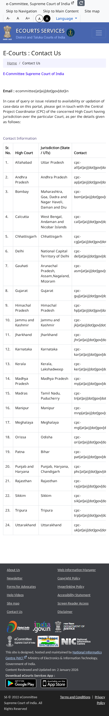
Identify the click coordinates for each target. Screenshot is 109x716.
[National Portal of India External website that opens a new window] (42, 628)
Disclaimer (65, 612)
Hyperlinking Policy (71, 587)
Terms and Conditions (75, 697)
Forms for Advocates (21, 587)
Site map (92, 11)
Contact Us (14, 612)
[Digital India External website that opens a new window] (18, 628)
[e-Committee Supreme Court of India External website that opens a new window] (21, 642)
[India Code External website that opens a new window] (48, 642)
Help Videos (15, 595)
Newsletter (15, 578)
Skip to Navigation (21, 11)
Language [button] (65, 18)
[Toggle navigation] (99, 33)
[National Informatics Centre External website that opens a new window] (76, 642)
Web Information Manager (77, 570)
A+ (28, 18)
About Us (13, 570)
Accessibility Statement (74, 595)
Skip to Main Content (61, 11)
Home (12, 63)
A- (8, 18)
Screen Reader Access (73, 603)
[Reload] (81, 3)
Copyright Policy (69, 578)
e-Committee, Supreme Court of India (38, 3)
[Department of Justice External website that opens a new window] (69, 628)
